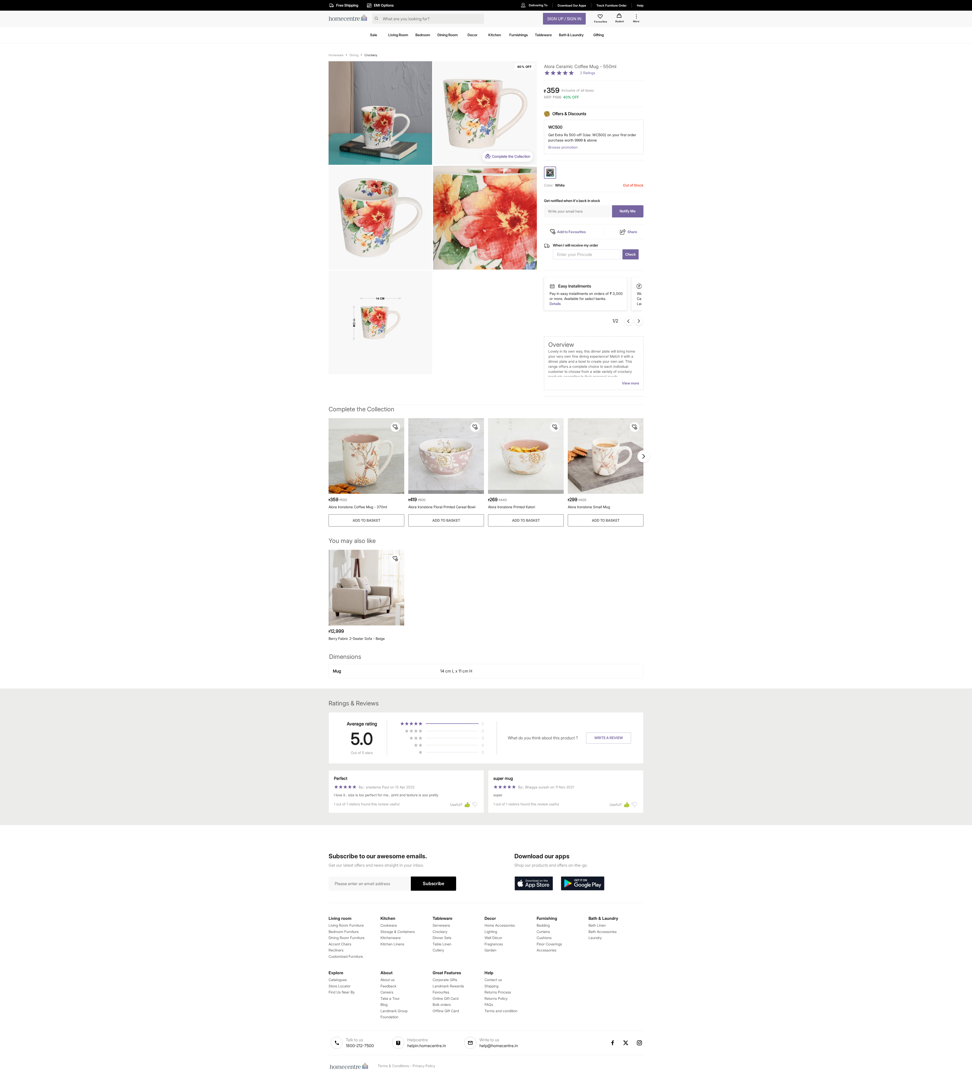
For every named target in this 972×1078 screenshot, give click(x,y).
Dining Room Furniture (346, 937)
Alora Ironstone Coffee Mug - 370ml (358, 507)
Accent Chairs (340, 944)
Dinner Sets (442, 937)
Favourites (441, 992)
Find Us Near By (342, 992)
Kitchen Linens (392, 944)
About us (387, 980)
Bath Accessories (603, 931)
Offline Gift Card (446, 1011)
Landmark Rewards (448, 986)
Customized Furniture (346, 956)
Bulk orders (442, 1004)
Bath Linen (597, 925)
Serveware (441, 925)
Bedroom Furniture (344, 931)
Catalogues (338, 980)
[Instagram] (640, 1043)
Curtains (543, 931)
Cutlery (438, 950)
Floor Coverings (549, 944)
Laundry (595, 937)
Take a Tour (390, 998)
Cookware (388, 925)
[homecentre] (349, 18)
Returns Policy (496, 998)
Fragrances (493, 944)
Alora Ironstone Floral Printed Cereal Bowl (441, 507)
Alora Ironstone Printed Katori (511, 507)
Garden (490, 950)
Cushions (544, 937)
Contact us (493, 980)
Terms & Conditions (393, 1066)
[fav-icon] (601, 17)
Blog (384, 1004)
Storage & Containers (397, 931)
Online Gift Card (445, 998)
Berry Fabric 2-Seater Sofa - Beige (357, 638)
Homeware (336, 55)
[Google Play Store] (582, 884)
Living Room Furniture (346, 925)
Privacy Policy (424, 1066)
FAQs (488, 1004)
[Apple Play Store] (533, 884)
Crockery (370, 55)
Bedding (543, 925)
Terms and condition (500, 1011)
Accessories (546, 950)
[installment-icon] (639, 286)
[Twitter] (626, 1043)
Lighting (490, 931)
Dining (354, 55)
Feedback (388, 986)
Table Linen (442, 944)
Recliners (336, 950)
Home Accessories (499, 925)
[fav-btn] (395, 427)
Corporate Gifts (445, 980)
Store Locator (340, 986)
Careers (386, 992)
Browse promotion (563, 147)
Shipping (491, 986)
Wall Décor (493, 937)
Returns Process (497, 992)
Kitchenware (390, 937)
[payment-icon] (552, 286)
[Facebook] (612, 1043)
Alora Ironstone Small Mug (589, 507)
